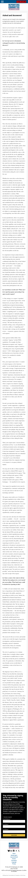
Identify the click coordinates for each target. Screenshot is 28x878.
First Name (6, 824)
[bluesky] (9, 851)
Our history (14, 860)
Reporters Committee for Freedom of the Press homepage (14, 7)
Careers (14, 858)
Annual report (14, 855)
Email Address (7, 819)
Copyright (14, 862)
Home (14, 853)
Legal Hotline (21, 1)
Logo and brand (14, 857)
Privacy (14, 863)
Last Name (6, 829)
